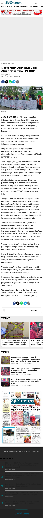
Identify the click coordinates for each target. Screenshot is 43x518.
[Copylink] (17, 81)
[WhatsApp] (10, 81)
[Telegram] (14, 81)
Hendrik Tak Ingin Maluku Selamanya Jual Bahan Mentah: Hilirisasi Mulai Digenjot (26, 381)
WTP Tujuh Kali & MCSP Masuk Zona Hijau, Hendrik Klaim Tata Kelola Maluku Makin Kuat (25, 370)
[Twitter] (6, 81)
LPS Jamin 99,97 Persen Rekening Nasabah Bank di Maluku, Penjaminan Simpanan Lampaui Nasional (22, 465)
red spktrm (5, 75)
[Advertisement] (21, 39)
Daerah (12, 63)
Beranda (4, 63)
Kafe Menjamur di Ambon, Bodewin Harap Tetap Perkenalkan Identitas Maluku (22, 502)
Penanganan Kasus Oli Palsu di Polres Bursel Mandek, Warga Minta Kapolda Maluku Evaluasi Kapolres (15, 343)
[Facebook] (3, 81)
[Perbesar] (21, 108)
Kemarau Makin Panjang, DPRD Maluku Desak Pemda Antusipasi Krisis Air (23, 485)
